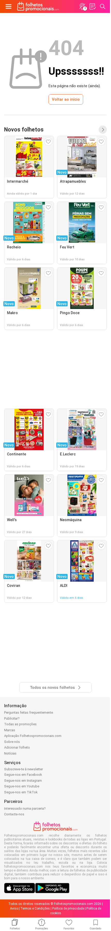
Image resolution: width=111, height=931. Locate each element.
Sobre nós (12, 742)
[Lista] (92, 6)
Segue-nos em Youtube (21, 786)
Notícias (10, 753)
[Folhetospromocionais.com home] (38, 6)
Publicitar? (12, 718)
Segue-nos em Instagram (23, 780)
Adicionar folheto (17, 747)
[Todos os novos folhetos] (103, 129)
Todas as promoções (20, 724)
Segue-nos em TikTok (21, 792)
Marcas (9, 730)
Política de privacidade (68, 908)
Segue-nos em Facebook (23, 775)
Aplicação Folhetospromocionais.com (32, 736)
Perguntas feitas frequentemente (28, 712)
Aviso (14, 908)
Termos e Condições (35, 908)
